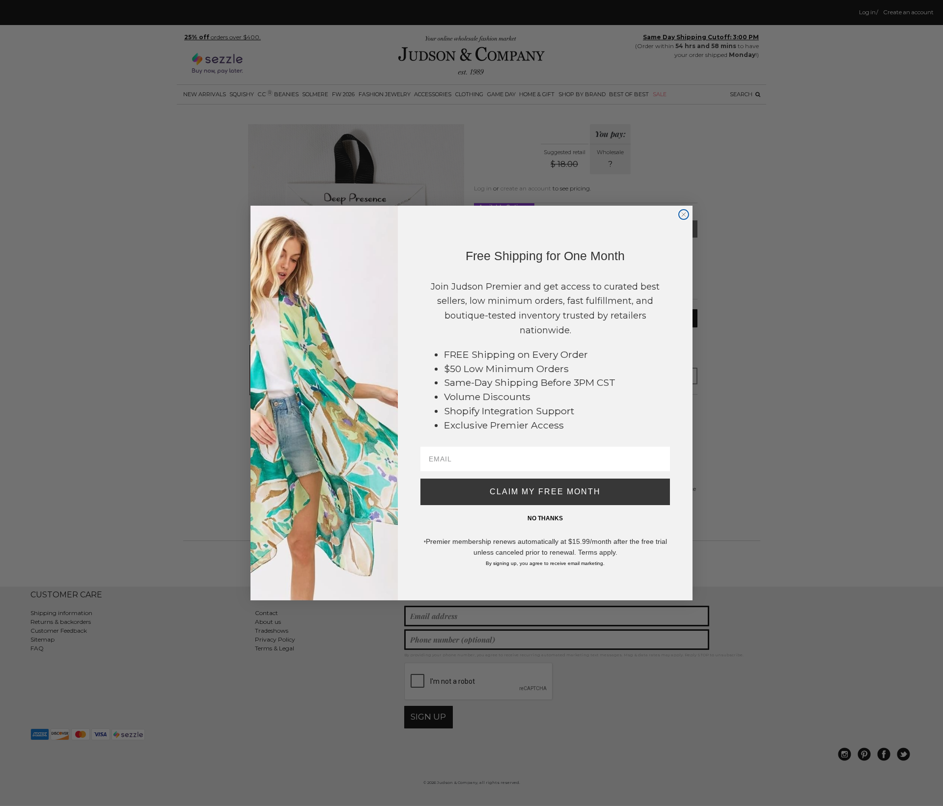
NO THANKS (545, 518)
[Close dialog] (684, 214)
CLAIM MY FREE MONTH (545, 491)
